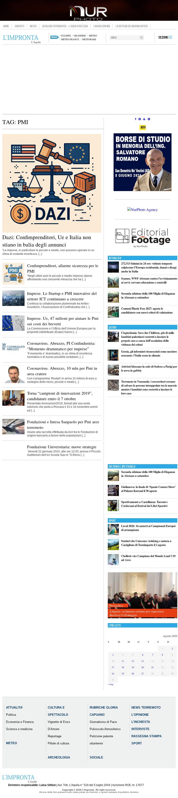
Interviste (140, 729)
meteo (93, 35)
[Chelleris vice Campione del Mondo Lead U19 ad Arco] (113, 564)
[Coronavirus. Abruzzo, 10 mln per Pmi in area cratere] (13, 382)
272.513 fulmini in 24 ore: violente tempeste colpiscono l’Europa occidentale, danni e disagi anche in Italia (148, 267)
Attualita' (115, 258)
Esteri (113, 327)
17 (113, 667)
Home (6, 26)
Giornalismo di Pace (103, 722)
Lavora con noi (102, 26)
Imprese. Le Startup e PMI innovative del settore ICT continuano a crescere (62, 296)
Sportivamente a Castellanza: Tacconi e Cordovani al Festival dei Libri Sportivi (144, 504)
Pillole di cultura (58, 743)
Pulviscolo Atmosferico (105, 729)
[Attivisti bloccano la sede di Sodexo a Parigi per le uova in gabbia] (113, 375)
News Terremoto (146, 707)
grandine (80, 35)
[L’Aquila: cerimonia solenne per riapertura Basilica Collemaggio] (142, 595)
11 (123, 661)
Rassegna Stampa (146, 736)
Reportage (54, 736)
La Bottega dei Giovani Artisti (132, 26)
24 (113, 673)
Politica (11, 714)
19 (133, 667)
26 (133, 673)
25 (123, 673)
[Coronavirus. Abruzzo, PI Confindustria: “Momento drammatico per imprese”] (13, 354)
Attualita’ (14, 707)
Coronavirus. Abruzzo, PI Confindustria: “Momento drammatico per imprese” (61, 345)
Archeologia (59, 757)
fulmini (66, 35)
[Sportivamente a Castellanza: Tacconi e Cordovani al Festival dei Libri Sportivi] (113, 510)
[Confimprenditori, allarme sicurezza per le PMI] (13, 283)
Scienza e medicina (19, 729)
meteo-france (70, 39)
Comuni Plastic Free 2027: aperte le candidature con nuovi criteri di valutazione (147, 310)
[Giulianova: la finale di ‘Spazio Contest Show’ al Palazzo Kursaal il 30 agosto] (113, 495)
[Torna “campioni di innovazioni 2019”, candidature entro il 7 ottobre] (13, 404)
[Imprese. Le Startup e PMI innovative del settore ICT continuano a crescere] (13, 305)
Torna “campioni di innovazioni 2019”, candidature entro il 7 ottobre (60, 395)
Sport (112, 521)
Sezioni (163, 37)
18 (123, 667)
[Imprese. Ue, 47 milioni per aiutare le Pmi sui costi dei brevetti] (13, 330)
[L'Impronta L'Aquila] (22, 39)
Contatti (19, 26)
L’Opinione (140, 714)
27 (142, 673)
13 (142, 661)
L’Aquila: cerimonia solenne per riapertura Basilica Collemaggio (137, 613)
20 (142, 667)
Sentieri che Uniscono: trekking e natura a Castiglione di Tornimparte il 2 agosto (146, 543)
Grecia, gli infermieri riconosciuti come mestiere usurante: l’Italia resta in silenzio (149, 353)
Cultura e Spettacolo (122, 467)
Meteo (33, 26)
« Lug (110, 684)
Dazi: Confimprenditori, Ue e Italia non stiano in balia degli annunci (46, 240)
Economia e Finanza (20, 722)
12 (133, 661)
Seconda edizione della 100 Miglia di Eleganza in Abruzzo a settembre (148, 295)
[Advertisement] (89, 79)
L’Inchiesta (140, 722)
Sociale (96, 757)
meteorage (89, 39)
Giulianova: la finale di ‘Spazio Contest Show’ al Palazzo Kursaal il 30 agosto (148, 489)
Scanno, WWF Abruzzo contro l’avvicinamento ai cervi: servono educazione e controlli (149, 280)
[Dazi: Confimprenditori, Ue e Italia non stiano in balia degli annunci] (51, 231)
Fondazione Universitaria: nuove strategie (61, 446)
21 (152, 667)
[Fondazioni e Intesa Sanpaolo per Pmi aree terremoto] (13, 433)
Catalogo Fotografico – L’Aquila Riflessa (65, 26)
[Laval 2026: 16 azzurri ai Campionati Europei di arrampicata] (113, 534)
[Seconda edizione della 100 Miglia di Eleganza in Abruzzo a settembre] (113, 302)
